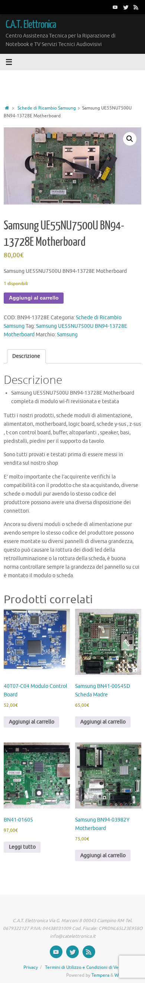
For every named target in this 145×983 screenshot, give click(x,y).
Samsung (67, 335)
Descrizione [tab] (26, 356)
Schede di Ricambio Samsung (46, 108)
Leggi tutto (22, 847)
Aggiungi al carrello (34, 298)
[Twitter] (125, 7)
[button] (129, 139)
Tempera (100, 975)
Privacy (30, 967)
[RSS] (136, 7)
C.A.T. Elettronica (31, 24)
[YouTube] (115, 7)
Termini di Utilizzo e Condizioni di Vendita (87, 967)
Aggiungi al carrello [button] (31, 722)
